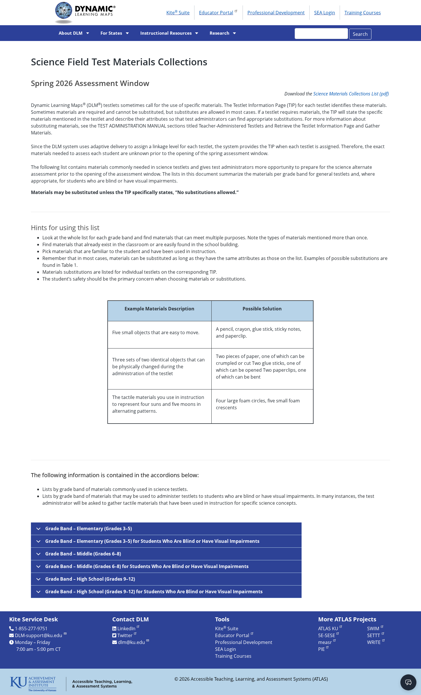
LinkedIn (126, 628)
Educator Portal (216, 12)
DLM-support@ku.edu (38, 635)
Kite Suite (178, 12)
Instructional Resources (166, 33)
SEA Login (324, 12)
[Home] (87, 12)
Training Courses (363, 12)
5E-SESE (326, 635)
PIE (321, 649)
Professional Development (276, 12)
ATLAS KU (328, 628)
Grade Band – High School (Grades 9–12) (90, 579)
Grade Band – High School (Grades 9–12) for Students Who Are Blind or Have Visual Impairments (154, 591)
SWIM (373, 628)
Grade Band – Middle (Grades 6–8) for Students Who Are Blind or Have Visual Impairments (147, 566)
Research (219, 33)
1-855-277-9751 (31, 628)
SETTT (373, 635)
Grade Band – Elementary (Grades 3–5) (88, 528)
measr (325, 642)
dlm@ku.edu (131, 642)
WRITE (374, 642)
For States (111, 33)
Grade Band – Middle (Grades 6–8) (83, 554)
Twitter (125, 635)
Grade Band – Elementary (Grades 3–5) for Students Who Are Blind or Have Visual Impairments (152, 541)
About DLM (70, 33)
